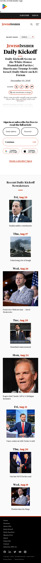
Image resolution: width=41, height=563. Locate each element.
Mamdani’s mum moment (20, 347)
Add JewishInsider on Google (22, 92)
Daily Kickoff (8, 529)
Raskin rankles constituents (20, 226)
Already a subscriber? (20, 161)
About (5, 538)
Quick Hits (7, 526)
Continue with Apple (31, 151)
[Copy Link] (22, 87)
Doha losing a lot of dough (20, 260)
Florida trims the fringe (20, 509)
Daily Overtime (8, 532)
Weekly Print (8, 535)
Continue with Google (13, 151)
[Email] (27, 87)
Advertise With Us (10, 547)
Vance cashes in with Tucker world (20, 441)
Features (6, 523)
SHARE (10, 87)
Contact (6, 544)
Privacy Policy (7, 559)
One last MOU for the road (20, 477)
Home (5, 520)
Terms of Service (19, 559)
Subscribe (24, 15)
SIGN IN (35, 15)
